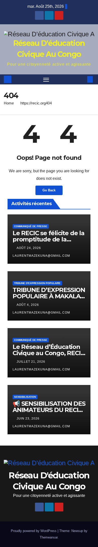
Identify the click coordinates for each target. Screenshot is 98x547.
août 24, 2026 (29, 248)
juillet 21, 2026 (31, 361)
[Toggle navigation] (46, 79)
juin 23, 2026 (28, 418)
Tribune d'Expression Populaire (37, 283)
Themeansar (49, 537)
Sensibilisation (25, 396)
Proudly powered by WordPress (34, 531)
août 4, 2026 (28, 305)
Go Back (49, 190)
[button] (82, 79)
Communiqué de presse (30, 226)
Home (9, 103)
